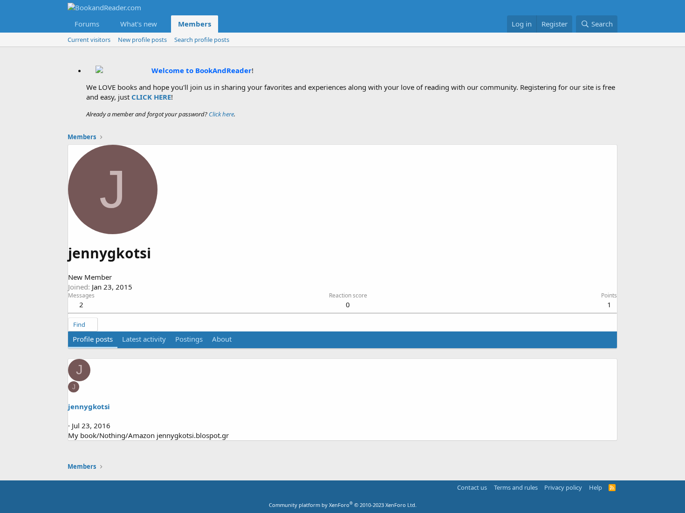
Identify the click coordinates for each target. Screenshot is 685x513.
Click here (221, 114)
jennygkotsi (89, 406)
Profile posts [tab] (93, 339)
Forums (87, 23)
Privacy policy (563, 487)
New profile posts (142, 39)
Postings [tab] (189, 339)
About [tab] (222, 339)
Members (194, 23)
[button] (106, 24)
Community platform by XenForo (343, 504)
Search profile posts (201, 39)
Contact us (472, 487)
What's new (138, 23)
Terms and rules (516, 487)
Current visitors (89, 39)
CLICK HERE (151, 96)
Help (595, 487)
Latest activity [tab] (144, 339)
